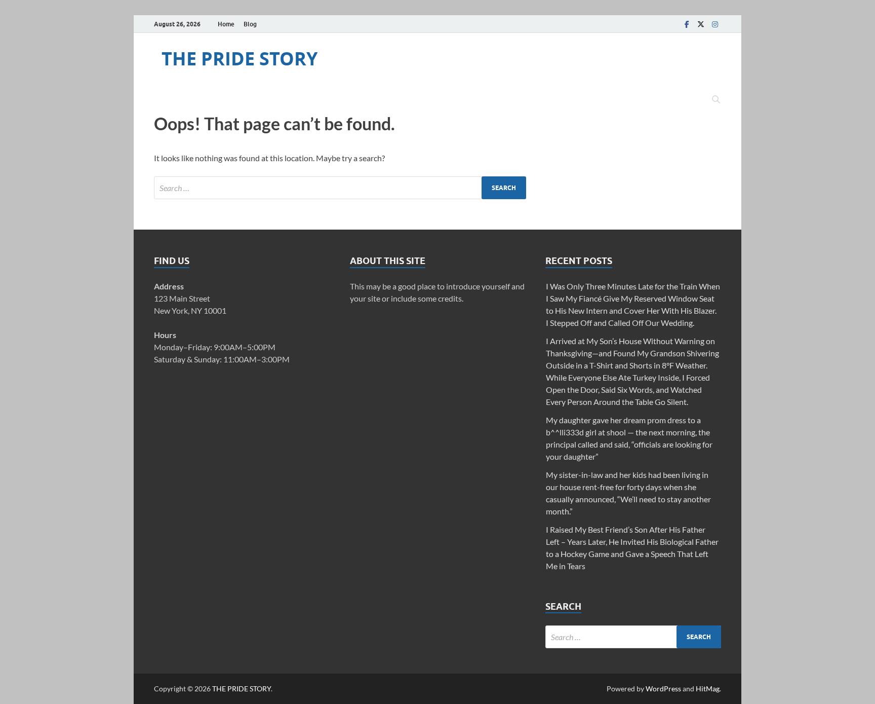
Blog (250, 24)
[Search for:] (340, 187)
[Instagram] (715, 24)
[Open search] (716, 100)
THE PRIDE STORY (239, 58)
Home (226, 24)
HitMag (708, 688)
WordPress (663, 688)
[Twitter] (701, 24)
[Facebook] (687, 24)
